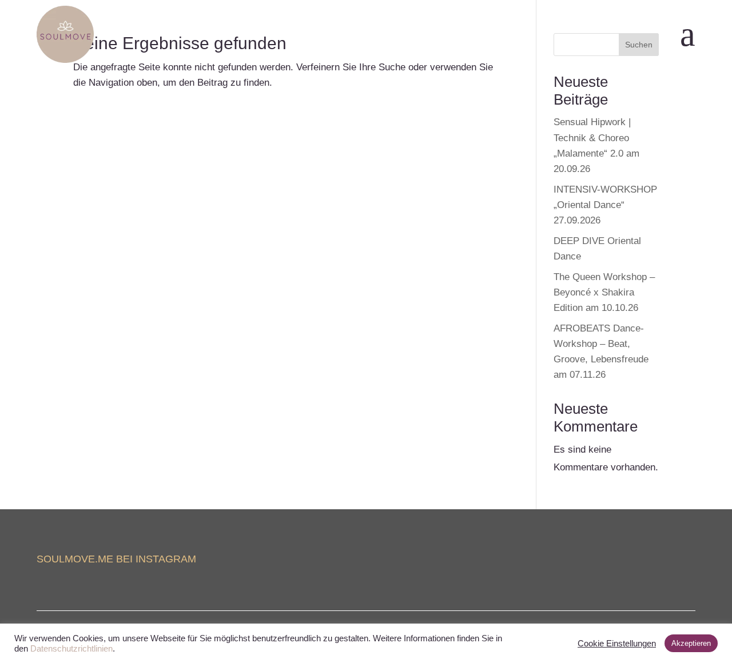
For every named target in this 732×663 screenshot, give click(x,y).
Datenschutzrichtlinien (71, 648)
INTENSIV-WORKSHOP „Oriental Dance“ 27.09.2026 (605, 205)
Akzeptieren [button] (691, 643)
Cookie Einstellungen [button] (617, 643)
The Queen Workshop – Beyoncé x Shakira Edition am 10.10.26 (604, 292)
